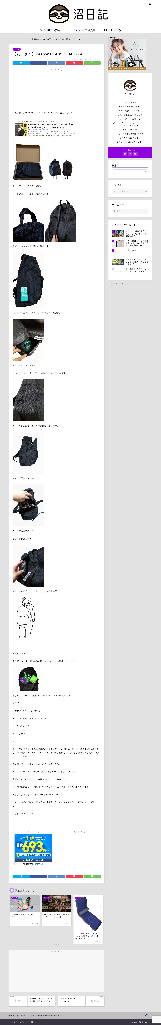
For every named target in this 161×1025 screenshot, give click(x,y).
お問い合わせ (34, 1022)
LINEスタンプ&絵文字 (82, 30)
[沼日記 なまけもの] (80, 25)
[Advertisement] (57, 89)
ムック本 (16, 49)
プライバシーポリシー (18, 1022)
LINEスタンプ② (111, 30)
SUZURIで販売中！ (51, 30)
